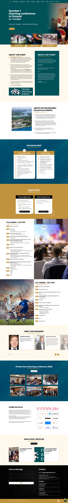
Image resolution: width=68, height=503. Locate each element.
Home (10, 1)
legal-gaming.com (42, 490)
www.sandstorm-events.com (43, 494)
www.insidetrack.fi (42, 485)
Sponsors (52, 1)
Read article (22, 451)
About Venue (22, 1)
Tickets (47, 1)
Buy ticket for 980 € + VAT (43, 211)
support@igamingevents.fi (48, 472)
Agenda (28, 1)
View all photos (34, 371)
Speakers (33, 1)
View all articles (34, 443)
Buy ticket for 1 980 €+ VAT (24, 211)
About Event (15, 1)
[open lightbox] (17, 380)
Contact (57, 1)
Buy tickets (12, 28)
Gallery (38, 1)
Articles (42, 1)
